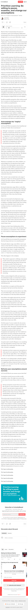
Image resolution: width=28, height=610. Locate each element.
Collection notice (22, 600)
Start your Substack (10, 604)
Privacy (12, 600)
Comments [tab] (4, 533)
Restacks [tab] (10, 533)
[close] (24, 565)
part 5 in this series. (8, 481)
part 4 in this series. (8, 478)
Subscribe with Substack (15, 585)
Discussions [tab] (11, 549)
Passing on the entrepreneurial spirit (9, 563)
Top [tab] (2, 549)
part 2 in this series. (8, 472)
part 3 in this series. (8, 475)
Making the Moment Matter (8, 553)
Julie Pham (9, 557)
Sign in (25, 1)
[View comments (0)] (7, 22)
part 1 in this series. (8, 469)
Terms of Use (20, 588)
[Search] (25, 549)
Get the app (20, 604)
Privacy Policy (14, 590)
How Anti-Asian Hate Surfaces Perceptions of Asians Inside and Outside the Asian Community (10, 555)
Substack (8, 607)
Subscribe (20, 1)
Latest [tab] (6, 549)
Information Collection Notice (16, 589)
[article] (14, 556)
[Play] (3, 27)
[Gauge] (25, 27)
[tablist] (6, 533)
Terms (16, 600)
